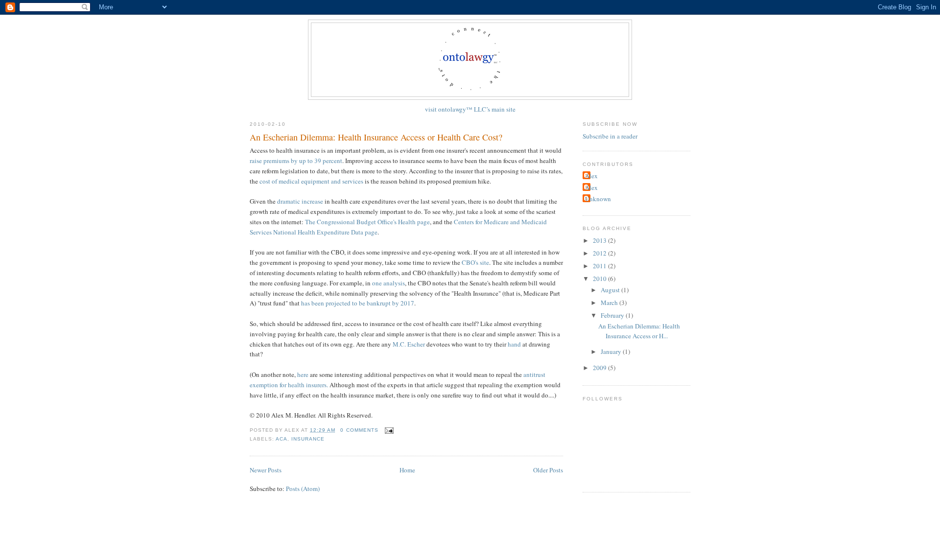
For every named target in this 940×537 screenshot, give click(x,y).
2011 (600, 265)
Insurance (308, 439)
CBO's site (475, 262)
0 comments (359, 430)
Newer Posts (266, 470)
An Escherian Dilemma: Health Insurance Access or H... (639, 331)
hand (514, 344)
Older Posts (548, 470)
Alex (591, 175)
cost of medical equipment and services (311, 181)
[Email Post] (388, 430)
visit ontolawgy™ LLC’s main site (470, 109)
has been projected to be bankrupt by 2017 (357, 303)
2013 (600, 240)
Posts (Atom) (303, 488)
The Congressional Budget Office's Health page (367, 221)
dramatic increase (301, 201)
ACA (281, 439)
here (302, 374)
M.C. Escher (409, 344)
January (612, 351)
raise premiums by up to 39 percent (296, 160)
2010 (600, 278)
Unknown (598, 198)
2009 (600, 367)
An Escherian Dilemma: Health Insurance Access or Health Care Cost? (376, 137)
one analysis (388, 283)
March (610, 302)
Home (407, 470)
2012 (600, 253)
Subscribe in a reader (610, 136)
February (613, 315)
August (611, 289)
